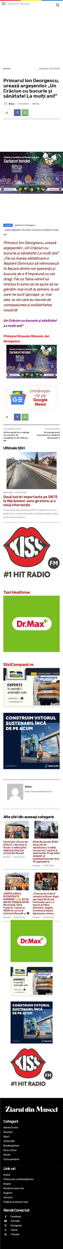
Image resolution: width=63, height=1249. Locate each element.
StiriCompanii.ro (18, 664)
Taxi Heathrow (16, 592)
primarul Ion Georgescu (25, 225)
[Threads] (5, 1234)
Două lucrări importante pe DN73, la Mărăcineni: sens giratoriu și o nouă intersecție (30, 501)
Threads (15, 1234)
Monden (7, 69)
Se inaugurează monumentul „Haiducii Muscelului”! (48, 435)
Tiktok (14, 1230)
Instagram (16, 1225)
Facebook (16, 1216)
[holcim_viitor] (31, 771)
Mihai (12, 104)
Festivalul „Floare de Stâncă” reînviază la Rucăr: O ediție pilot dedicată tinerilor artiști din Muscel (15, 848)
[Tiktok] (5, 1230)
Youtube (15, 1221)
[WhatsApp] (25, 112)
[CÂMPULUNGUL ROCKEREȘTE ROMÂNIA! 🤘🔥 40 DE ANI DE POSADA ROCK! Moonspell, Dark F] (16, 881)
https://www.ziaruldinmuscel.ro (38, 791)
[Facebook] (17, 112)
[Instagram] (5, 1225)
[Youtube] (5, 1221)
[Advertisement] (31, 38)
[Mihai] (6, 104)
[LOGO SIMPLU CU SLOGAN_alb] (31, 582)
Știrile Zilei (8, 493)
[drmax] (31, 654)
